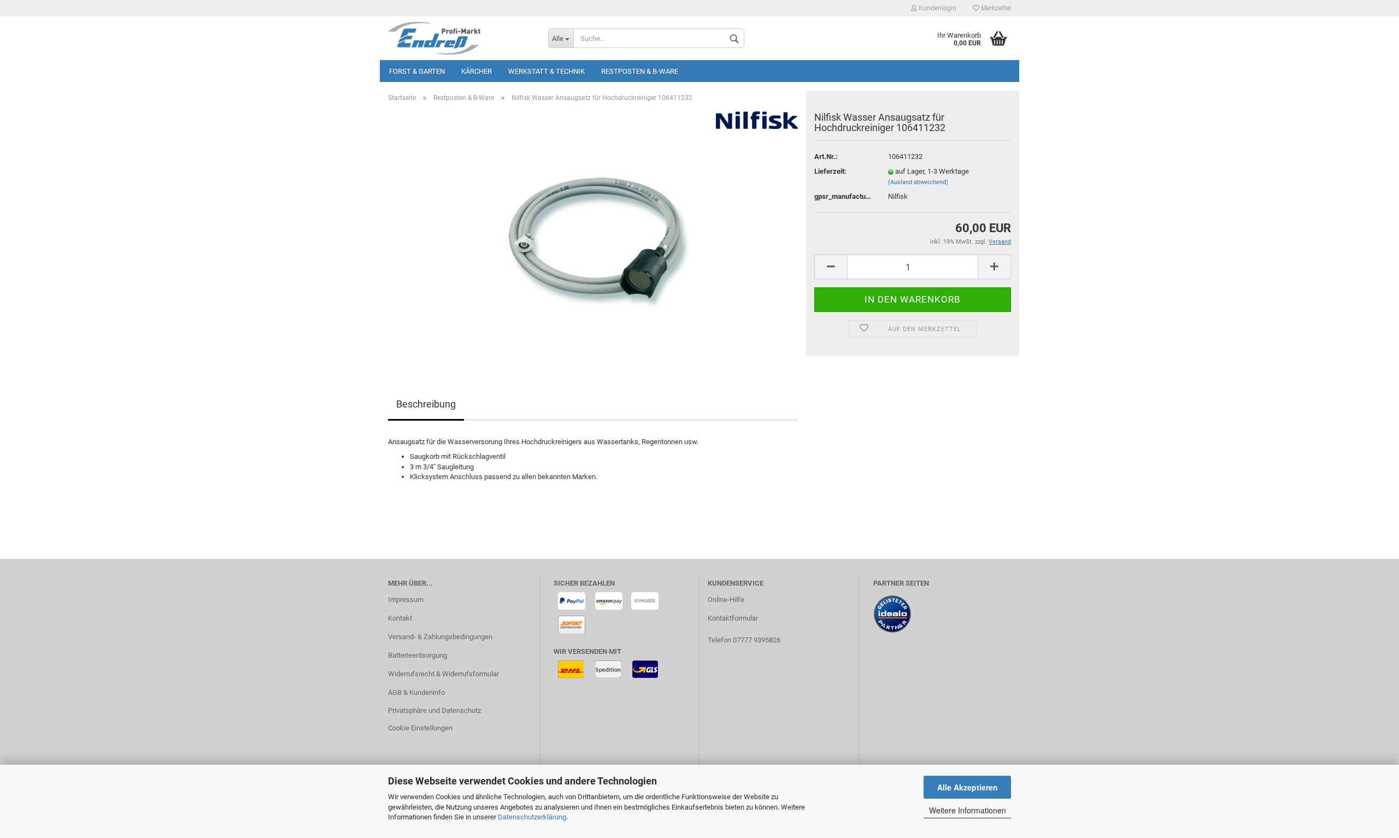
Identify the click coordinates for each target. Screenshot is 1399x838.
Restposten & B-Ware (639, 71)
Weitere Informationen (967, 810)
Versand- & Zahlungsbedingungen (440, 637)
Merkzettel (995, 8)
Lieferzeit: (830, 171)
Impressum (406, 599)
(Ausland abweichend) (918, 182)
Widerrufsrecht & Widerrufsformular (443, 674)
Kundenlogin (936, 8)
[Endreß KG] (460, 38)
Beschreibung (426, 404)
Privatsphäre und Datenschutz (434, 710)
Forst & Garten (417, 71)
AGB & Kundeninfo (416, 692)
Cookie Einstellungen (420, 728)
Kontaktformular (733, 618)
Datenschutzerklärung (532, 817)
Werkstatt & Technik (546, 71)
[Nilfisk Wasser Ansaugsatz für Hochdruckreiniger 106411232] (593, 233)
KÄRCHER (476, 71)
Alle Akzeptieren (967, 787)
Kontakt (400, 618)
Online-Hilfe (726, 599)
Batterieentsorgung (417, 655)
